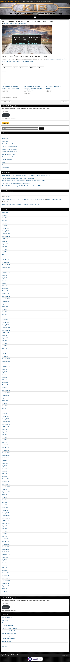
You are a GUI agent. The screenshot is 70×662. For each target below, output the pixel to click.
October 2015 (5, 552)
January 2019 (5, 450)
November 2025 (6, 236)
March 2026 (5, 225)
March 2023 (5, 319)
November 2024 (6, 267)
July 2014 (4, 591)
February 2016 (5, 541)
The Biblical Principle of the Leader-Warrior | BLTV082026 (16, 183)
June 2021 (4, 374)
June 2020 (4, 405)
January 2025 (5, 262)
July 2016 (4, 528)
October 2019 (5, 426)
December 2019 (6, 421)
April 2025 (4, 254)
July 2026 (4, 215)
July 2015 (4, 559)
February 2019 (5, 447)
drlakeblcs (5, 23)
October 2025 (5, 238)
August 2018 (5, 463)
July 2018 (4, 466)
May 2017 (4, 502)
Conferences (5, 141)
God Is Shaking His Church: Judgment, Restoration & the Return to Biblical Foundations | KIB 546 (26, 175)
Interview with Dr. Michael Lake (9, 149)
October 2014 (5, 583)
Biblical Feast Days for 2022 (54, 199)
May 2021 (4, 377)
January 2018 (5, 481)
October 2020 (5, 395)
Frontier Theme (65, 655)
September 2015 (6, 554)
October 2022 (5, 332)
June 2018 (4, 468)
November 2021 (6, 361)
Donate (10, 194)
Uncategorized (22, 23)
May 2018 (4, 471)
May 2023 (4, 314)
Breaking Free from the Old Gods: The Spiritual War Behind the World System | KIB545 (23, 180)
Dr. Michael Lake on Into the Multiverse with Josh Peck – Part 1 (25, 204)
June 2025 (4, 249)
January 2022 (5, 356)
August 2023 (5, 306)
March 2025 (5, 257)
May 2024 (4, 283)
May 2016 (4, 533)
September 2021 (6, 366)
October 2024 (5, 270)
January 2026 (5, 231)
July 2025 (4, 246)
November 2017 (6, 486)
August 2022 (5, 338)
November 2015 (6, 549)
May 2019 (4, 439)
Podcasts (4, 164)
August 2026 (5, 212)
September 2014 (6, 586)
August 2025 (5, 244)
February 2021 (5, 385)
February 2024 (5, 291)
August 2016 (5, 526)
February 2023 (5, 322)
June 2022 (4, 343)
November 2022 (6, 330)
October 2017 (5, 489)
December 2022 (6, 327)
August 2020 (5, 400)
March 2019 (5, 445)
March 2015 (5, 570)
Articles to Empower (7, 136)
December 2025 (6, 233)
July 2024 (4, 278)
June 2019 (4, 437)
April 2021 (4, 379)
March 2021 (5, 382)
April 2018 (4, 473)
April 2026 (4, 223)
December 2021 (6, 358)
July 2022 (4, 340)
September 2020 (6, 398)
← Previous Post (6, 101)
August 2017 (5, 494)
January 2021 (5, 387)
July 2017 (4, 497)
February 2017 (5, 510)
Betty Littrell (5, 204)
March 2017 (5, 507)
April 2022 (4, 348)
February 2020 (5, 416)
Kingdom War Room (7, 159)
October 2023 (5, 301)
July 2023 (4, 309)
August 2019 (5, 432)
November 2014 (6, 580)
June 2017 (4, 499)
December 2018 (6, 452)
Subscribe (5, 115)
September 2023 (6, 304)
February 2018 (5, 479)
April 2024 (4, 285)
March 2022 (5, 351)
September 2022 (6, 335)
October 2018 (5, 458)
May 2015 (4, 565)
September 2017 (6, 492)
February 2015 (5, 573)
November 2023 (6, 298)
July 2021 (4, 372)
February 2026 (5, 228)
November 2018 (6, 455)
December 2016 (6, 515)
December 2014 (6, 578)
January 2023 (5, 325)
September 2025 (6, 241)
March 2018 (5, 476)
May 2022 (4, 345)
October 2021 (5, 364)
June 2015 (4, 562)
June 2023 (4, 311)
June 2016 (4, 531)
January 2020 (5, 419)
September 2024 (6, 272)
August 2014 (5, 588)
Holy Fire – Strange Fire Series (9, 146)
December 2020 (6, 390)
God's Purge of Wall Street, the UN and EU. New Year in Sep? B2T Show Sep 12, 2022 (23, 199)
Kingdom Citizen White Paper (9, 151)
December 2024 (6, 264)
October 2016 (5, 520)
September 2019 (6, 429)
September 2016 (6, 523)
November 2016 (6, 518)
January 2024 (5, 293)
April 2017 (4, 505)
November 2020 (6, 392)
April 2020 (4, 411)
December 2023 (6, 296)
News (3, 162)
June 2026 (4, 217)
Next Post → (65, 101)
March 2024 (5, 288)
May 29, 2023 (13, 23)
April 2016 (4, 536)
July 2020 (4, 403)
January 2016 (5, 544)
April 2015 (4, 567)
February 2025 (5, 259)
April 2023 (4, 317)
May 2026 (4, 220)
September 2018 (6, 460)
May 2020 (4, 408)
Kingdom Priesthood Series (8, 157)
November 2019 (6, 424)
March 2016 (5, 539)
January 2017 (5, 513)
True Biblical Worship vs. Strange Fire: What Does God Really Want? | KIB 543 (21, 186)
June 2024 (4, 280)
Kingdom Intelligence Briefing (10, 1)
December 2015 (6, 546)
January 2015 (5, 575)
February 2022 (5, 353)
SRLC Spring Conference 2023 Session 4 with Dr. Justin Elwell (27, 21)
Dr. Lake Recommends (7, 144)
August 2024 (5, 275)
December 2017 (6, 484)
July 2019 (4, 434)
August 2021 (5, 369)
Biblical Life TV (5, 138)
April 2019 (4, 442)
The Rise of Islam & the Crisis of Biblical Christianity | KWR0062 (18, 178)
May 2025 (4, 251)
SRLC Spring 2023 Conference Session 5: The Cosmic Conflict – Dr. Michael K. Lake (33, 88)
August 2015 (5, 557)
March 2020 (5, 413)
